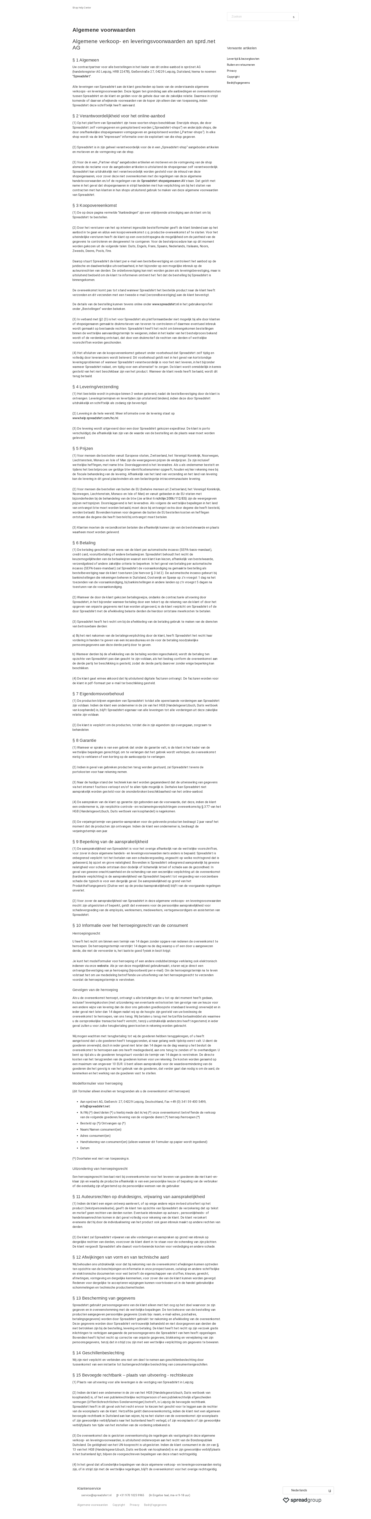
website (103, 966)
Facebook (230, 30)
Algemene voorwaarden (92, 1504)
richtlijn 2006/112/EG (171, 498)
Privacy (232, 70)
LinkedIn (243, 30)
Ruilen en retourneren (241, 64)
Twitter (237, 30)
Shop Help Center (81, 7)
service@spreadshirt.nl (96, 1495)
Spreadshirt (81, 76)
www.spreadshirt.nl (165, 304)
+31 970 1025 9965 (132, 1495)
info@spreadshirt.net (95, 1106)
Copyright (233, 76)
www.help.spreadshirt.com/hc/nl (95, 418)
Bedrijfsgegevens (238, 82)
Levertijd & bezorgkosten (243, 58)
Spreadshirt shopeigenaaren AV (163, 181)
